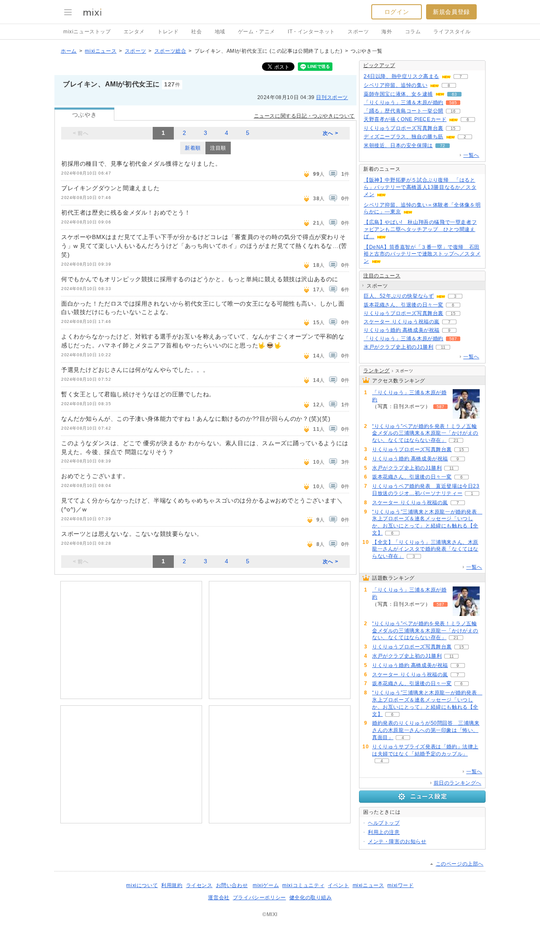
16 (453, 111)
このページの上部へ (459, 864)
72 (442, 145)
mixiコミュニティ (303, 885)
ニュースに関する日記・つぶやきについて (304, 116)
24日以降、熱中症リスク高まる (401, 76)
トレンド (167, 32)
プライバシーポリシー (259, 898)
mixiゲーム (266, 885)
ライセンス (199, 885)
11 (443, 347)
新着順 (193, 148)
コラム (413, 32)
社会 (196, 32)
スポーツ (358, 32)
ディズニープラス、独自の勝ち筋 (403, 137)
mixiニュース (100, 51)
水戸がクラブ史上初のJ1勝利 (398, 347)
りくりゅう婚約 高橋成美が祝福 (402, 330)
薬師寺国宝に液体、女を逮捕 (398, 94)
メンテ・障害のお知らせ (397, 841)
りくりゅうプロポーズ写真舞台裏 (403, 128)
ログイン (396, 11)
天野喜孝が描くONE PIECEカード (405, 119)
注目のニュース (381, 276)
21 (456, 440)
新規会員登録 (451, 11)
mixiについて (142, 885)
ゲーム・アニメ (256, 32)
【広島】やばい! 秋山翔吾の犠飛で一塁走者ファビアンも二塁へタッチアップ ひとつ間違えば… (420, 229)
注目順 (218, 148)
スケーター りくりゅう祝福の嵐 (402, 322)
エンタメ (134, 32)
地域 (220, 32)
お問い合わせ (232, 885)
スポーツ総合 (170, 51)
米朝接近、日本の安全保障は (398, 145)
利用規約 (171, 885)
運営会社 (218, 898)
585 (453, 102)
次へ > (330, 133)
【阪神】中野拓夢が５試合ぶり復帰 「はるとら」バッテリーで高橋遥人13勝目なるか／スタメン (420, 187)
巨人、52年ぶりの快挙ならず (399, 296)
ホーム (69, 51)
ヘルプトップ (384, 823)
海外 (386, 32)
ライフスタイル (451, 32)
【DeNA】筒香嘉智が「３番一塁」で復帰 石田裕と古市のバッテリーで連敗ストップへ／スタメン (422, 254)
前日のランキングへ (457, 783)
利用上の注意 (384, 832)
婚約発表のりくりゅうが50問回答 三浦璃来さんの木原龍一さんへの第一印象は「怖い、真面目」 (426, 730)
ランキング (376, 371)
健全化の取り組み (310, 898)
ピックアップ (379, 65)
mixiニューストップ (87, 32)
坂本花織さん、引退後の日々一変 (403, 305)
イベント (338, 885)
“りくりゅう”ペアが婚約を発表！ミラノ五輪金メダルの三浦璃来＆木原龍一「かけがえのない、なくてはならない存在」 (425, 433)
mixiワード (400, 885)
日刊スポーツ (332, 97)
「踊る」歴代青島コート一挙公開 (403, 111)
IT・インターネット (311, 32)
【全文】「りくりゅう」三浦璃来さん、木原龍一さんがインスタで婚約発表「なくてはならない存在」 (425, 549)
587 (453, 338)
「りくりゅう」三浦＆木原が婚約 (403, 102)
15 (453, 128)
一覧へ (471, 155)
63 (454, 94)
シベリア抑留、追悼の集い (395, 85)
